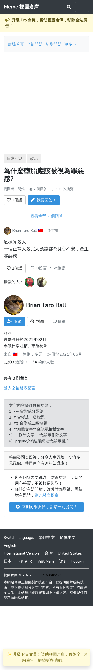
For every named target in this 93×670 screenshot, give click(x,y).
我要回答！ (46, 200)
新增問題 (54, 44)
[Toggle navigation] (82, 7)
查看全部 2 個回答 (47, 216)
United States (70, 553)
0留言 (41, 268)
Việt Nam (45, 561)
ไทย (62, 561)
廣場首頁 (16, 44)
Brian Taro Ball (24, 230)
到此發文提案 (47, 495)
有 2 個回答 (38, 189)
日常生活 (15, 158)
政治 (34, 158)
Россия (77, 561)
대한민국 (24, 561)
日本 (8, 561)
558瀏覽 (57, 268)
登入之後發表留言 (19, 388)
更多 (68, 44)
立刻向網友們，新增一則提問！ (48, 507)
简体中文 (68, 537)
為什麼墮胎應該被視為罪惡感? (44, 175)
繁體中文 (47, 537)
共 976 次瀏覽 (63, 189)
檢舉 (61, 321)
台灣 (49, 553)
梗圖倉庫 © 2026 (17, 575)
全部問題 (35, 44)
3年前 (53, 230)
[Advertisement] (46, 101)
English (10, 545)
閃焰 (21, 189)
